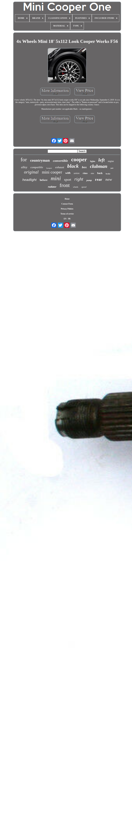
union (77, 173)
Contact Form (67, 204)
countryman (40, 160)
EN (65, 219)
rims (85, 173)
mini (56, 178)
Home (67, 199)
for (24, 159)
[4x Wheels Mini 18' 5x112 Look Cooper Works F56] (67, 65)
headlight (29, 180)
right (78, 179)
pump (89, 180)
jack (112, 168)
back (100, 173)
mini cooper (52, 172)
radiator (52, 186)
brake (108, 174)
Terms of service (67, 214)
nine (92, 173)
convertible (60, 160)
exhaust (59, 167)
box (84, 167)
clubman (98, 166)
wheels (75, 187)
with (68, 172)
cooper (79, 159)
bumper (49, 168)
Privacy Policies (67, 209)
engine (111, 161)
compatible (36, 167)
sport (67, 180)
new (108, 179)
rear (98, 179)
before (43, 180)
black (73, 166)
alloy (24, 167)
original (31, 172)
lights (92, 161)
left (101, 159)
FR (69, 219)
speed (83, 187)
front (65, 185)
